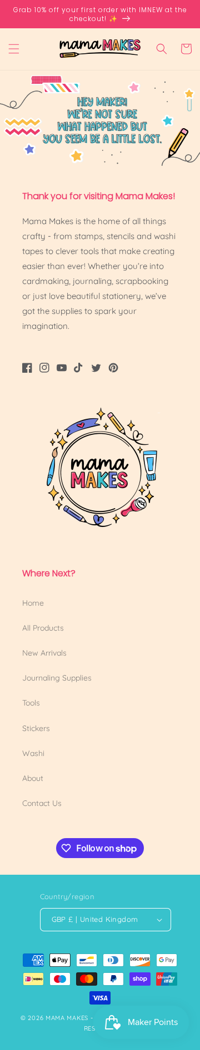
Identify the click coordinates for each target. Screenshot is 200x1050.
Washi (33, 753)
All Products (43, 628)
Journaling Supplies (57, 678)
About (32, 778)
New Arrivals (44, 653)
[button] (14, 49)
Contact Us (42, 803)
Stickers (36, 728)
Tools (31, 703)
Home (33, 603)
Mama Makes (67, 1018)
